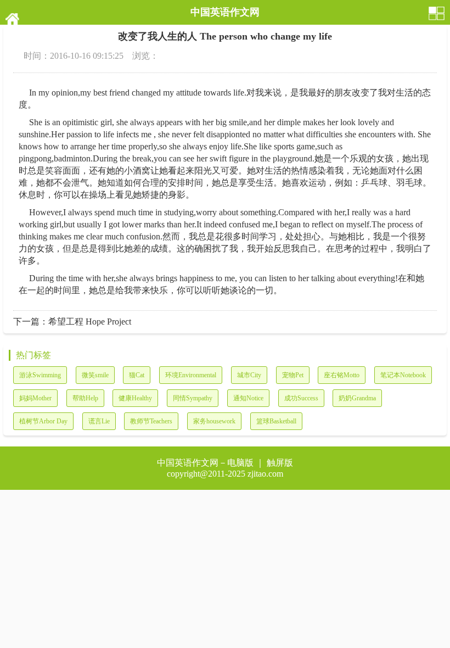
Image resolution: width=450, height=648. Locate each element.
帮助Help (85, 398)
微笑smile (95, 375)
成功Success (301, 398)
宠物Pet (292, 375)
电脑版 (240, 462)
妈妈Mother (35, 398)
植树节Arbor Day (43, 421)
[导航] (436, 12)
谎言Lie (99, 421)
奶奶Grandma (357, 398)
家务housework (214, 421)
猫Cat (136, 375)
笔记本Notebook (403, 375)
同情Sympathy (192, 398)
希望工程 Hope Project (89, 321)
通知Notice (248, 398)
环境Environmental (190, 375)
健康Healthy (135, 398)
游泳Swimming (40, 375)
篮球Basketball (276, 421)
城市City (249, 375)
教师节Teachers (151, 421)
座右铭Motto (341, 375)
